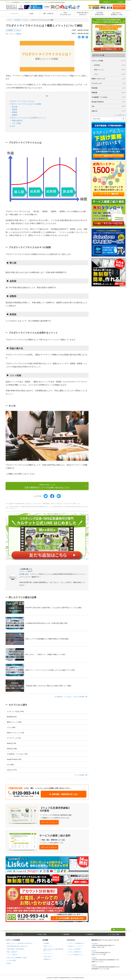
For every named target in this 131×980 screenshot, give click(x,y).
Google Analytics (108, 102)
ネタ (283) (10, 764)
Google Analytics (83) (14, 759)
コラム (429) (11, 727)
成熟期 (14, 112)
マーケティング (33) (14, 738)
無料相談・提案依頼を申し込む (65, 794)
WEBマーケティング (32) (15, 733)
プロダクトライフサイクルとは (22, 101)
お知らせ (108, 111)
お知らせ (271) (12, 770)
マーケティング (108, 83)
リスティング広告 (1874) (15, 711)
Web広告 (108, 88)
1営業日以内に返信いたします (47, 486)
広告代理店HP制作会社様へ (100, 13)
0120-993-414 (26, 793)
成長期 (14, 109)
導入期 (14, 106)
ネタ (108, 106)
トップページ (14, 13)
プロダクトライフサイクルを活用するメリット (28, 117)
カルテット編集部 (15, 34)
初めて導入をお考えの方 (65, 13)
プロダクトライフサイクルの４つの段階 (25, 104)
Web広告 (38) (11, 743)
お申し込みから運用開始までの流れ (117, 13)
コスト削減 (16, 123)
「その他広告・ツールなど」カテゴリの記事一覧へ (71, 696)
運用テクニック (109, 70)
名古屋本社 (95, 943)
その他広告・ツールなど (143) (17, 754)
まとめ (12, 126)
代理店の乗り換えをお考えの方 (83, 13)
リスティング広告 (108, 61)
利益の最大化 (17, 120)
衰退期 (14, 115)
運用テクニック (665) (14, 722)
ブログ (9, 20)
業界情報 (109, 65)
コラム (109, 74)
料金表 (31, 13)
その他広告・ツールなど (21, 20)
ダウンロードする (48, 822)
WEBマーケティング (108, 79)
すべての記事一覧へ (82, 775)
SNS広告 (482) (12, 748)
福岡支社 (94, 965)
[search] (123, 118)
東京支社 (94, 951)
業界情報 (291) (12, 717)
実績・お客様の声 (48, 13)
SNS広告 (108, 92)
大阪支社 (94, 958)
